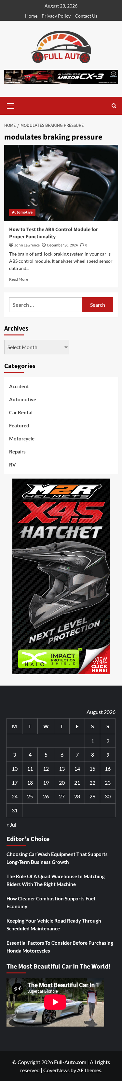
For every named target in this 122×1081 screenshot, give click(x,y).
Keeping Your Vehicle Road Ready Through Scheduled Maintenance (54, 924)
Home (31, 16)
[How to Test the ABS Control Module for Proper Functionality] (61, 183)
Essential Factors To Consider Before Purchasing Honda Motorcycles (60, 947)
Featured (19, 425)
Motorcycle (21, 438)
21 (77, 782)
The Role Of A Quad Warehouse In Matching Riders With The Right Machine (56, 880)
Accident (19, 386)
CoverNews (56, 1070)
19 (46, 782)
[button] (10, 105)
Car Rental (21, 412)
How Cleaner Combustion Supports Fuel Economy (51, 902)
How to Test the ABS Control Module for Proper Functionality (53, 233)
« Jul (11, 825)
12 (46, 768)
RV (12, 464)
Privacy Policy (56, 16)
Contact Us (86, 16)
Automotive (22, 212)
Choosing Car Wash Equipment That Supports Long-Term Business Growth (57, 858)
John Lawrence (27, 245)
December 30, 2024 (62, 245)
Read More (18, 279)
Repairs (17, 451)
